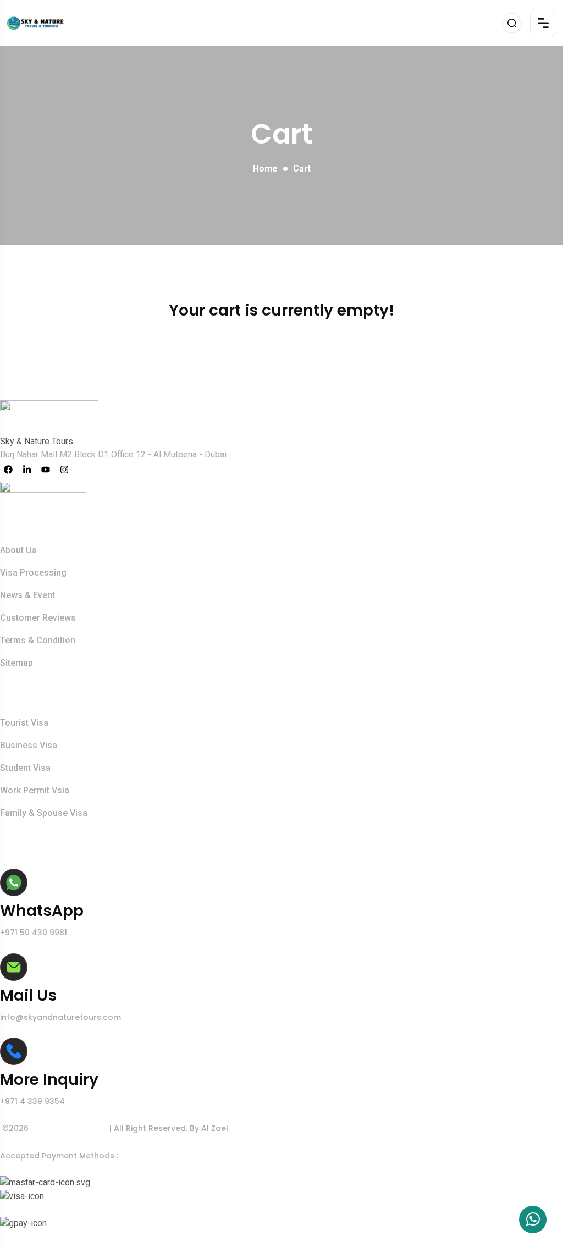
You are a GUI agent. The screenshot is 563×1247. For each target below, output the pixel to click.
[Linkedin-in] (27, 469)
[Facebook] (8, 469)
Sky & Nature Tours (70, 1128)
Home (265, 168)
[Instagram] (64, 469)
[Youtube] (45, 469)
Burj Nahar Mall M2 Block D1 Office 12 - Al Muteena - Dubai (113, 454)
